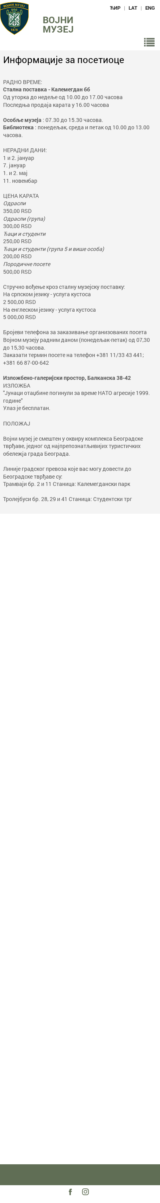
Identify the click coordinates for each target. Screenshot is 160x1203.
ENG (150, 7)
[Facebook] (72, 1198)
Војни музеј (58, 24)
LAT (133, 7)
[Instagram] (88, 1198)
